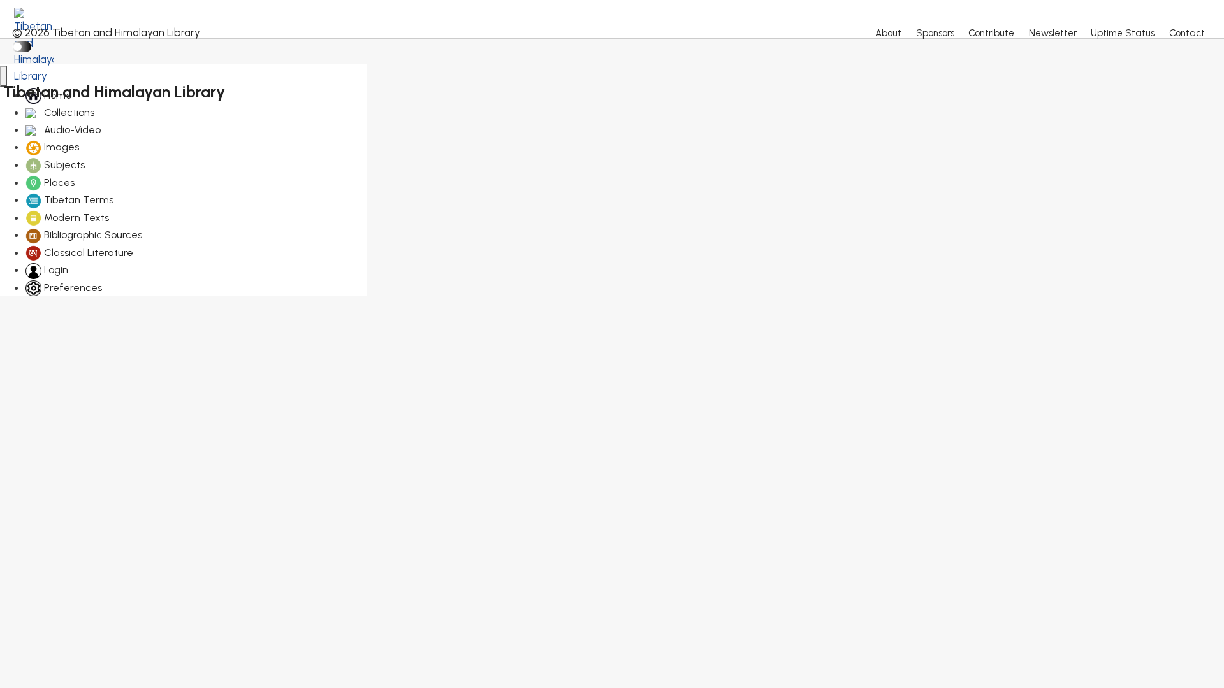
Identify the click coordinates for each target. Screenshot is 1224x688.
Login (54, 270)
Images (60, 147)
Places (58, 182)
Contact (1187, 33)
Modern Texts (75, 217)
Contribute (991, 33)
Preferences (71, 288)
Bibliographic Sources (91, 235)
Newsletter (1053, 33)
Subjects (63, 165)
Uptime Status (1123, 33)
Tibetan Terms (77, 200)
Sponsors (935, 33)
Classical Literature (87, 253)
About (888, 33)
